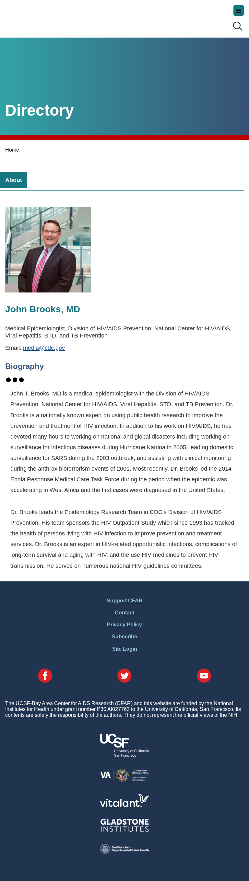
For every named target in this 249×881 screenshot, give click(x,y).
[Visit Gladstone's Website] (124, 830)
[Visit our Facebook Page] (45, 676)
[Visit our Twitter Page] (124, 676)
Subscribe (124, 636)
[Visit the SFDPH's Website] (124, 852)
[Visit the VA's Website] (124, 780)
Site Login (124, 649)
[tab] (13, 180)
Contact (124, 612)
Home (12, 149)
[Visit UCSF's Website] (124, 755)
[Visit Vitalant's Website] (124, 805)
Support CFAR (125, 600)
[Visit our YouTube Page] (204, 676)
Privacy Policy (124, 624)
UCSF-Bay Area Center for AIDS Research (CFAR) (37, 16)
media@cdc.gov (44, 347)
